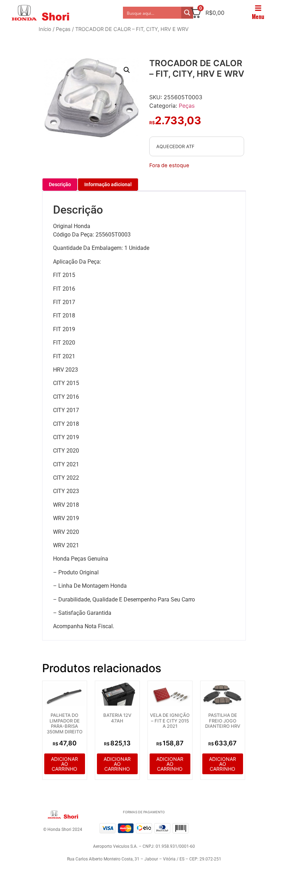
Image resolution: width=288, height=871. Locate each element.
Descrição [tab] (60, 184)
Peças (63, 29)
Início (45, 29)
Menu (258, 16)
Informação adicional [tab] (108, 184)
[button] (126, 70)
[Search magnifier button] (187, 13)
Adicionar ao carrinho (64, 764)
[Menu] (258, 8)
